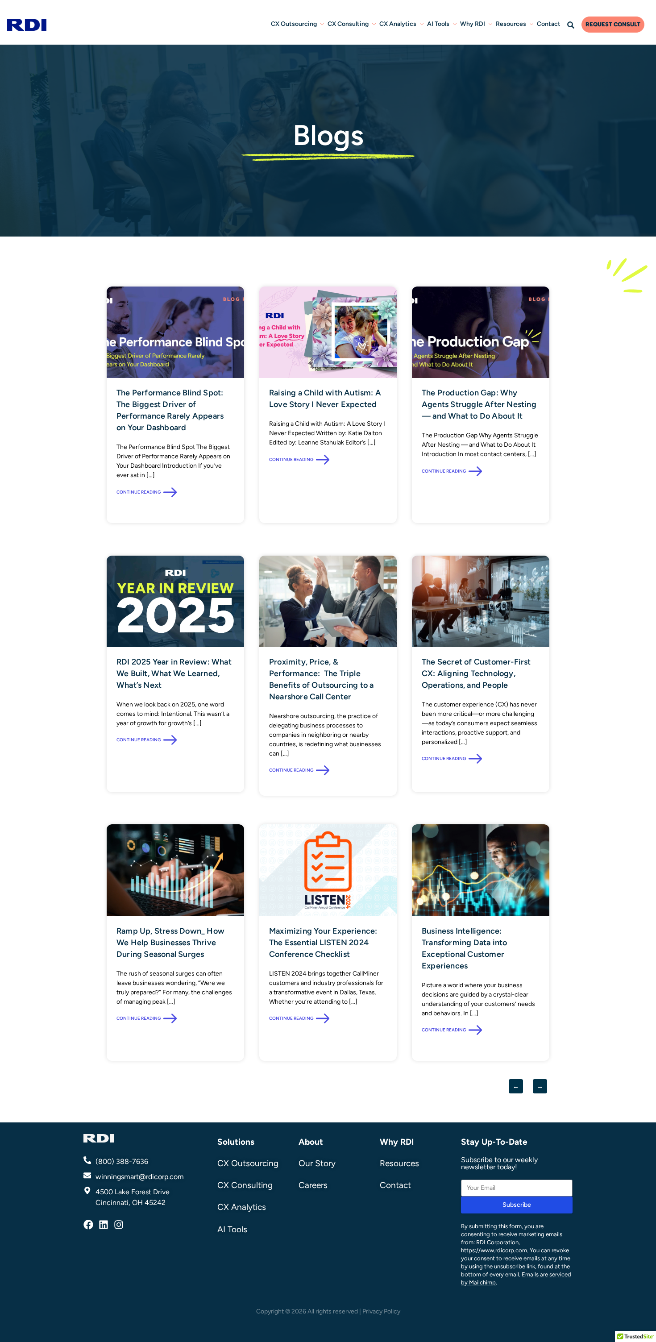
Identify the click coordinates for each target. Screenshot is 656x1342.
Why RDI (472, 24)
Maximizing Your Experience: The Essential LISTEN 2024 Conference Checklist (323, 942)
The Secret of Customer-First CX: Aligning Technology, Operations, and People (476, 673)
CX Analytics (397, 24)
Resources (511, 24)
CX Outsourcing (294, 24)
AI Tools (438, 24)
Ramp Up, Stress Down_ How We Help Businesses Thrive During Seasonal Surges (170, 942)
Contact (549, 24)
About (311, 1142)
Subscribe (516, 1205)
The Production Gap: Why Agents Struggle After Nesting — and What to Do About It (479, 404)
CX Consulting (348, 24)
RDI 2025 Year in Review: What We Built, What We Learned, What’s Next (174, 673)
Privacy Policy (381, 1311)
